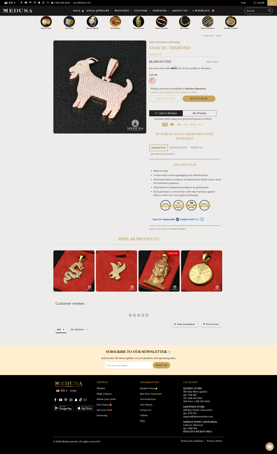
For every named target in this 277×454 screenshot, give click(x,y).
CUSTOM (141, 10)
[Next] (219, 271)
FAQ (142, 421)
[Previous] (57, 271)
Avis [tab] (59, 329)
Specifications (178, 147)
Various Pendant (177, 229)
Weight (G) (197, 147)
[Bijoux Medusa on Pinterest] (30, 3)
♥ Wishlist (201, 10)
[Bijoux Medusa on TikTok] (43, 3)
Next (219, 36)
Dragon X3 (73, 271)
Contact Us (145, 410)
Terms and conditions (192, 441)
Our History (146, 404)
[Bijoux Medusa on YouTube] (25, 3)
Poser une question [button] (186, 324)
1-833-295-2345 (202, 401)
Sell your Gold (104, 410)
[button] (269, 446)
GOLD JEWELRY (98, 10)
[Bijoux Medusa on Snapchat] (39, 3)
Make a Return (104, 394)
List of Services (148, 399)
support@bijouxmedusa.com (198, 416)
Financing (102, 415)
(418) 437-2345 (195, 398)
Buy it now (199, 98)
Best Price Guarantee (151, 394)
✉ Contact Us (82, 3)
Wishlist (101, 388)
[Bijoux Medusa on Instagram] (34, 3)
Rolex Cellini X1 (201, 271)
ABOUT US (180, 10)
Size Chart (212, 61)
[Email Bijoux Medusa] (47, 3)
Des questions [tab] (77, 329)
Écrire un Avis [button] (212, 324)
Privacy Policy (214, 441)
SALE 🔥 (79, 10)
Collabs (144, 415)
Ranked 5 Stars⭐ (149, 388)
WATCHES (122, 10)
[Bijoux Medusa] (23, 10)
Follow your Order (106, 399)
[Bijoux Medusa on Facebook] (21, 3)
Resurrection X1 (159, 271)
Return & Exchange (163, 154)
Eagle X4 (116, 271)
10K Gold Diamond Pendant (164, 42)
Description (158, 148)
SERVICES (160, 10)
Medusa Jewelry (70, 441)
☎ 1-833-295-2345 (60, 3)
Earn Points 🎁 (104, 404)
